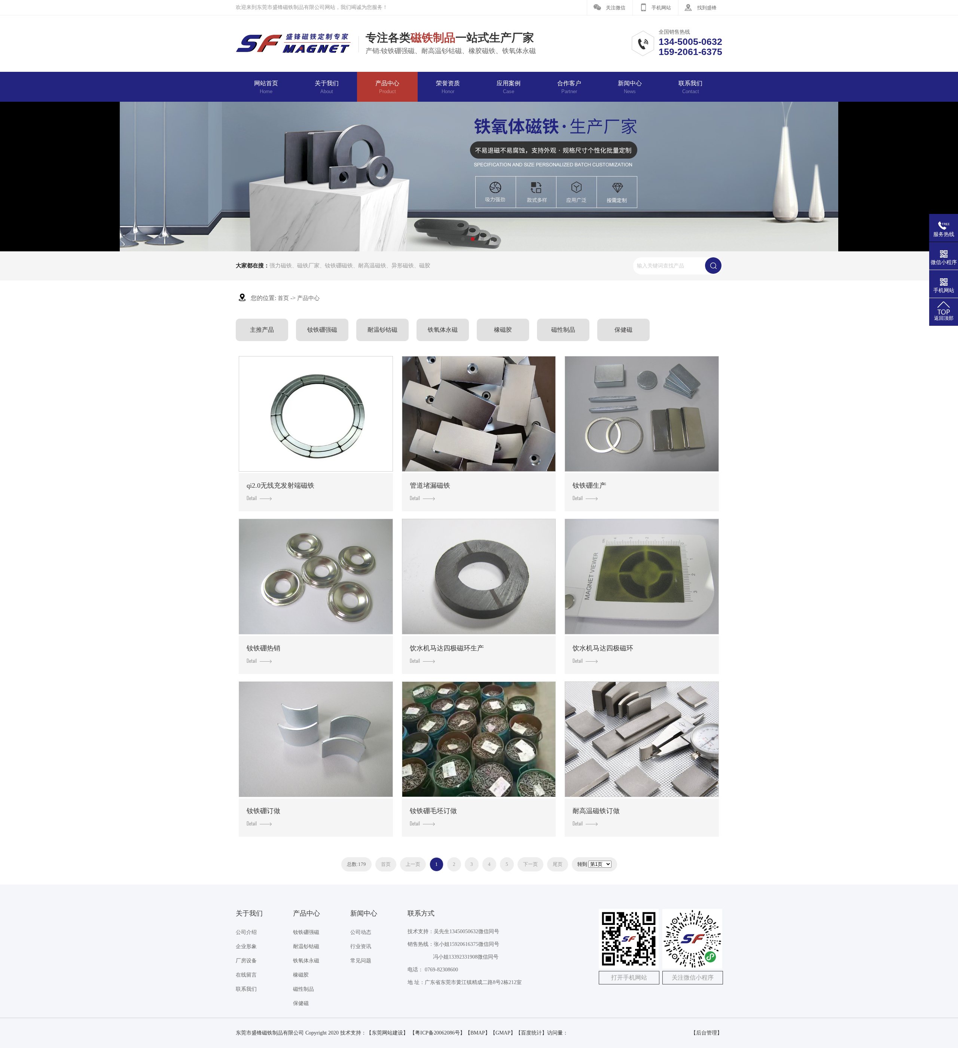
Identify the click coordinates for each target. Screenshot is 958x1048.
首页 (283, 298)
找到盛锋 (707, 7)
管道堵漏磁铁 (430, 485)
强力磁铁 (280, 266)
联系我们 (690, 87)
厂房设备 (246, 960)
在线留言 (246, 975)
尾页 (557, 864)
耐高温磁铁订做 (596, 811)
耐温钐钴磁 (382, 330)
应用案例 (509, 87)
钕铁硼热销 (263, 648)
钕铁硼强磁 (322, 330)
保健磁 (623, 330)
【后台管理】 (706, 1033)
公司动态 (360, 932)
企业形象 (246, 946)
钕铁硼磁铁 (339, 266)
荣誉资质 (448, 87)
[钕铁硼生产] (641, 413)
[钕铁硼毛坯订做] (479, 739)
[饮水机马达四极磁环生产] (479, 576)
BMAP (477, 1033)
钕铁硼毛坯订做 (433, 811)
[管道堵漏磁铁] (479, 413)
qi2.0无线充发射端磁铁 (280, 485)
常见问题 (360, 960)
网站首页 (266, 87)
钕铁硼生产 (589, 485)
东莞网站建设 (387, 1033)
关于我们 (327, 87)
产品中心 (387, 87)
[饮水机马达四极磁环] (641, 576)
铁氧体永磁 (443, 330)
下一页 (530, 864)
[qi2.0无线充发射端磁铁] (316, 413)
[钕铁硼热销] (316, 576)
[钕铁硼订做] (316, 739)
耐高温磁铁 (372, 266)
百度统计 (531, 1033)
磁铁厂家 (308, 266)
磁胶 (424, 266)
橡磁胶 (503, 330)
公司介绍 (246, 932)
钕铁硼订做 (263, 811)
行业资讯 (360, 946)
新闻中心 (630, 87)
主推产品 (262, 330)
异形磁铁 (402, 266)
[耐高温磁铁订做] (641, 739)
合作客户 (569, 87)
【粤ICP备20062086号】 (437, 1033)
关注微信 (615, 7)
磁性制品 (563, 330)
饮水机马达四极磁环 (603, 648)
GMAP (502, 1033)
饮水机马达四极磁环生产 (447, 648)
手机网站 (661, 7)
